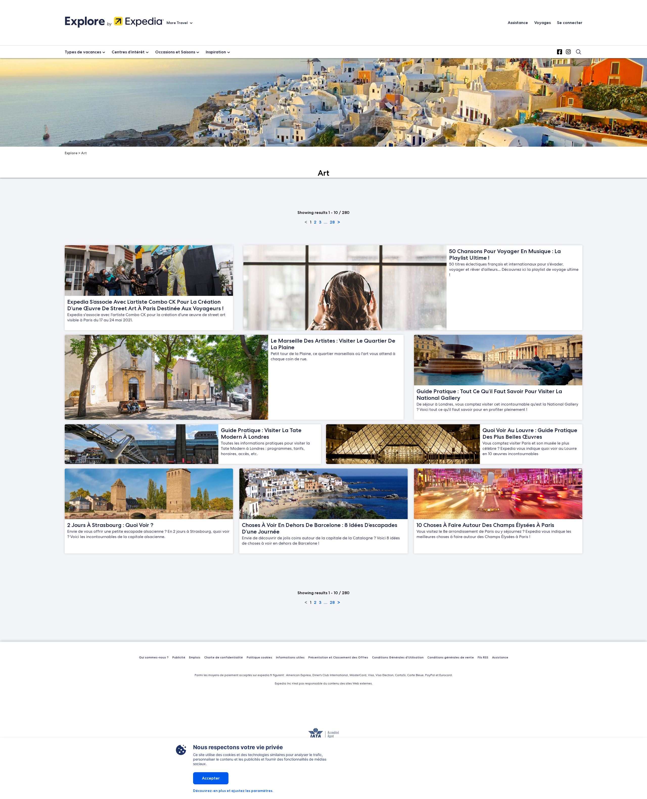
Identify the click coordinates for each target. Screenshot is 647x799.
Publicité (178, 657)
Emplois (194, 657)
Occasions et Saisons (175, 52)
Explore (71, 153)
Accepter (211, 778)
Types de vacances (83, 52)
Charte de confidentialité (223, 657)
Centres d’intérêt (128, 52)
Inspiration (216, 52)
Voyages (542, 22)
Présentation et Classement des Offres (338, 657)
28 (332, 222)
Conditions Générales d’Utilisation (398, 657)
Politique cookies (259, 657)
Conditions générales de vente (450, 657)
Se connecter (569, 22)
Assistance (518, 22)
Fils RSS (483, 657)
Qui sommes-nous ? (154, 657)
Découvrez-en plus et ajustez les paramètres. (233, 790)
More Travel (178, 22)
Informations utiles (290, 657)
